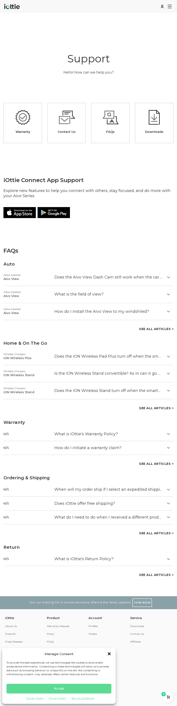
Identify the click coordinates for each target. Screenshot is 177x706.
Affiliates (135, 641)
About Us (11, 626)
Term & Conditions (82, 698)
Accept (59, 688)
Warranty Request (58, 626)
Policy (50, 633)
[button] (109, 654)
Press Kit (10, 633)
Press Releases (13, 641)
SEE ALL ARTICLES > (156, 329)
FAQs (50, 641)
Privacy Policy (35, 698)
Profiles (93, 626)
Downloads (137, 626)
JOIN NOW (142, 602)
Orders (92, 633)
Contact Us (137, 633)
